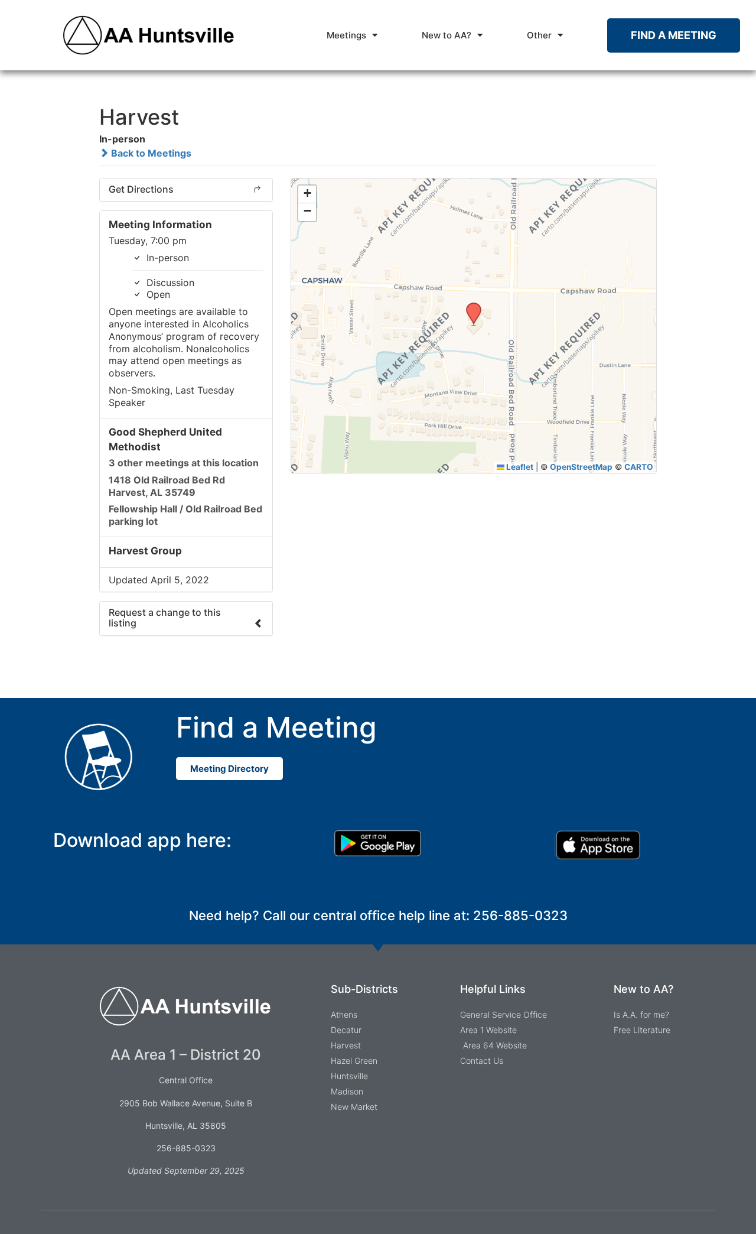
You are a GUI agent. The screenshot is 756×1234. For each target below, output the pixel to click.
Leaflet (518, 467)
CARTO (638, 467)
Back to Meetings (150, 153)
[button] (469, 306)
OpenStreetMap (581, 467)
